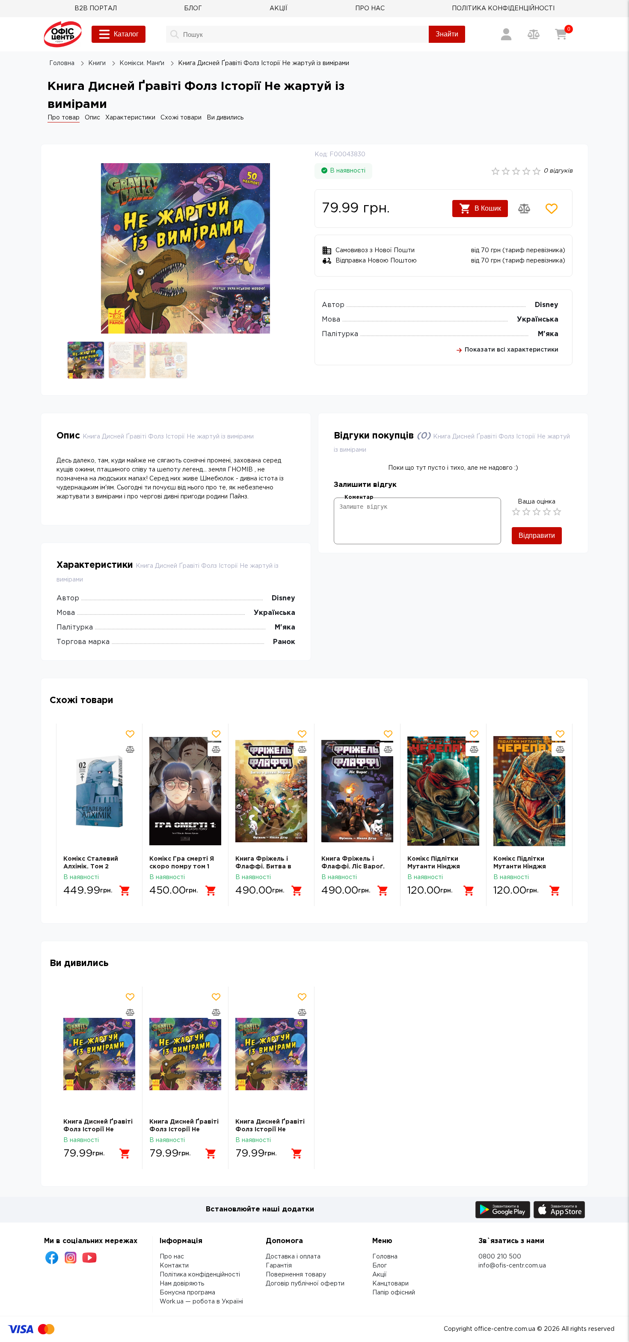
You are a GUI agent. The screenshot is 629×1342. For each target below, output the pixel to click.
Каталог (126, 34)
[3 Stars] (536, 512)
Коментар (358, 497)
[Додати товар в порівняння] (524, 208)
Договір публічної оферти (305, 1283)
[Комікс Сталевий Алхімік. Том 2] (99, 791)
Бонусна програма (187, 1292)
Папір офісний (393, 1292)
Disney (546, 305)
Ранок (284, 642)
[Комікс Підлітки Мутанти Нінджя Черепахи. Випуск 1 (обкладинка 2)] (443, 791)
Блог (379, 1265)
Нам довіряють (182, 1283)
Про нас (172, 1256)
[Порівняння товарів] (533, 34)
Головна (385, 1256)
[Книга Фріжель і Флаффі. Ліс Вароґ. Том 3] (357, 791)
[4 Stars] (547, 512)
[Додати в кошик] (125, 890)
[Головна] (63, 34)
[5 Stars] (557, 512)
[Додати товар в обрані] (551, 208)
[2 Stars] (526, 512)
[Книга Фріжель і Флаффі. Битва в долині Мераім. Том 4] (271, 791)
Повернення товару (296, 1274)
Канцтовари (390, 1283)
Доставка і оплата (293, 1256)
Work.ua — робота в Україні (201, 1301)
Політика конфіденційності (200, 1274)
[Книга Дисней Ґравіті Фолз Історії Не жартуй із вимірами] (99, 1054)
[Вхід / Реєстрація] (506, 34)
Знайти (447, 34)
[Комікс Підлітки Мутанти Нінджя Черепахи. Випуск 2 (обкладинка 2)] (529, 791)
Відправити (537, 535)
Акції (379, 1274)
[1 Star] (516, 512)
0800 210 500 (499, 1256)
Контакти (174, 1265)
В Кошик (488, 208)
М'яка (548, 334)
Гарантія (279, 1265)
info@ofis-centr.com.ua (512, 1265)
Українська (537, 319)
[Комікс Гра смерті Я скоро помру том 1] (185, 791)
